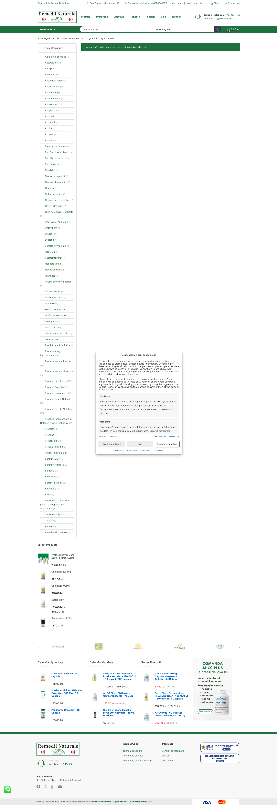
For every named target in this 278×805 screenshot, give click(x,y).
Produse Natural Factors (55, 363)
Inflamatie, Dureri (56, 297)
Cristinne (106, 801)
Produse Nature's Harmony (57, 373)
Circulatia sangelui (56, 176)
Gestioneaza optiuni (167, 444)
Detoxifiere (53, 227)
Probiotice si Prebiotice (59, 345)
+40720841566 (233, 15)
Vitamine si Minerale (58, 532)
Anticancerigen (54, 92)
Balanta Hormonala (57, 146)
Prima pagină (44, 38)
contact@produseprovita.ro (190, 3)
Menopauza (53, 321)
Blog (163, 16)
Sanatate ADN (54, 458)
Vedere (50, 526)
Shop (216, 3)
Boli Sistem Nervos (57, 158)
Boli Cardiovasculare (58, 152)
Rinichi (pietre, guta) (56, 452)
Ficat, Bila (52, 251)
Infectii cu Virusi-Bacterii (55, 283)
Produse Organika (57, 387)
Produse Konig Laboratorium (50, 353)
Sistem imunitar (55, 482)
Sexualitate (52, 476)
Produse (85, 16)
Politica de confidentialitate (137, 760)
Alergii (50, 68)
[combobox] (116, 29)
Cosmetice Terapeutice (59, 200)
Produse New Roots (58, 381)
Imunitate (52, 275)
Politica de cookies (133, 755)
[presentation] (239, 647)
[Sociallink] (38, 786)
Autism (50, 140)
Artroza (50, 134)
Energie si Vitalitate (57, 245)
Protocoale (102, 16)
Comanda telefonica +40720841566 (147, 3)
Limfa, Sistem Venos (57, 315)
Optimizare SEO (144, 801)
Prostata (51, 428)
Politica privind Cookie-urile (126, 450)
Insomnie (51, 303)
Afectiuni (119, 16)
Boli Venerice (53, 164)
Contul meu (234, 3)
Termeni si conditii (132, 750)
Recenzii (150, 16)
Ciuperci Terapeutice (58, 182)
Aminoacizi (52, 74)
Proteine (51, 434)
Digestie (51, 239)
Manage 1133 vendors (107, 436)
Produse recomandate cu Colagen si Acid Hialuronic (56, 420)
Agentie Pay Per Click (123, 801)
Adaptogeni (53, 62)
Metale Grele (53, 327)
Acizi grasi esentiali (57, 56)
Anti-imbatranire (56, 80)
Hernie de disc (54, 269)
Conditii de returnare (173, 750)
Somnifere (52, 488)
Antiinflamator (54, 98)
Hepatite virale (54, 263)
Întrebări (176, 16)
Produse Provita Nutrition (56, 411)
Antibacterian (54, 86)
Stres (49, 494)
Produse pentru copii (58, 393)
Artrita (50, 128)
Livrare (136, 16)
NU (140, 444)
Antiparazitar (53, 110)
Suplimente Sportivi (58, 514)
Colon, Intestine (55, 194)
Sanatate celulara (56, 464)
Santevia (51, 470)
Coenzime (52, 188)
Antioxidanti (54, 104)
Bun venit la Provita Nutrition (53, 3)
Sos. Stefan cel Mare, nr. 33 (104, 3)
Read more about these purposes (167, 436)
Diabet (50, 233)
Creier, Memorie (56, 206)
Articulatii (52, 122)
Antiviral (51, 116)
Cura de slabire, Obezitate (56, 213)
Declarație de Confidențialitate (151, 450)
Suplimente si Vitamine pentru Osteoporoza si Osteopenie (55, 504)
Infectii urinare (54, 291)
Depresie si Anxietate (58, 221)
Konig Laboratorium (57, 309)
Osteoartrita (53, 339)
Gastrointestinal (55, 257)
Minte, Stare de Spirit (58, 333)
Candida (51, 170)
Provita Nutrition (55, 446)
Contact (166, 755)
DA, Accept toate (112, 444)
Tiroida (50, 520)
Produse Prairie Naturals (55, 401)
